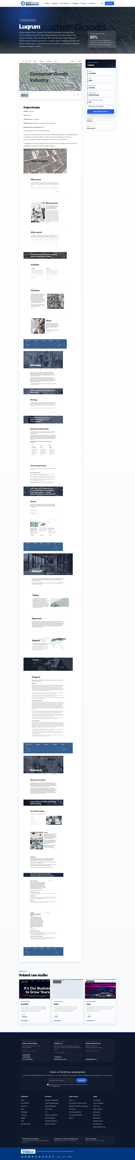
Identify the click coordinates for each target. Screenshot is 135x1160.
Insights (75, 3)
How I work (24, 1106)
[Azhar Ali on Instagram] (39, 1156)
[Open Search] (102, 3)
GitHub (71, 1118)
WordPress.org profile (75, 1112)
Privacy (59, 1157)
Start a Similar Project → (100, 111)
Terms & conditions (98, 1103)
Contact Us (92, 3)
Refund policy (96, 1118)
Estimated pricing (25, 1124)
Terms (64, 1157)
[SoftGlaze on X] (36, 1156)
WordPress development (51, 1100)
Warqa (71, 1100)
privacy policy (56, 1086)
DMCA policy (96, 1115)
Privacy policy (97, 1100)
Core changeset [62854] (75, 1115)
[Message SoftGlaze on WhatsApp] (53, 1156)
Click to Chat (72, 1109)
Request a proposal (50, 1124)
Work (22, 1109)
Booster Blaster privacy (99, 1127)
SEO (46, 1112)
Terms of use (96, 1106)
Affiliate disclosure (98, 1121)
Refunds (70, 1157)
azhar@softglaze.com (91, 1059)
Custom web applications (52, 1103)
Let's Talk (109, 3)
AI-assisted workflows (51, 1121)
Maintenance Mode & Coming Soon (78, 1106)
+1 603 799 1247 (57, 1057)
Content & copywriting (51, 1115)
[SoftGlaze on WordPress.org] (22, 1156)
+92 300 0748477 (26, 1055)
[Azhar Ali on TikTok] (46, 1156)
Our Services (65, 3)
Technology (24, 1112)
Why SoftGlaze (25, 1103)
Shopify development (50, 1106)
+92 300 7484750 (26, 1057)
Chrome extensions (50, 1118)
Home (47, 3)
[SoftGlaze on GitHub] (25, 1156)
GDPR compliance (98, 1109)
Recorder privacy (97, 1124)
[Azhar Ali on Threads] (43, 1156)
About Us (55, 3)
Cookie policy (96, 1112)
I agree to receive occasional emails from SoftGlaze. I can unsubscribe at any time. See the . (68, 1085)
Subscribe (82, 1080)
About (22, 1100)
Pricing (83, 3)
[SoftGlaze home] (28, 1151)
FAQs (22, 1121)
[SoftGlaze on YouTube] (29, 1156)
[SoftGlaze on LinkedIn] (32, 1156)
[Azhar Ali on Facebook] (49, 1156)
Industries (23, 1115)
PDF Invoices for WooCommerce (78, 1103)
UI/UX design (48, 1109)
